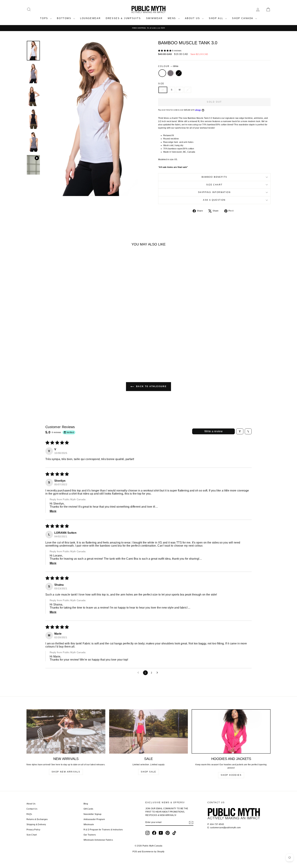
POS (135, 851)
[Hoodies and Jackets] (231, 731)
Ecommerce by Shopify (153, 851)
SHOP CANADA (243, 18)
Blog (86, 804)
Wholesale (89, 824)
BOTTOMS (64, 18)
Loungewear (90, 18)
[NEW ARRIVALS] (65, 731)
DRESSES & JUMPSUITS (123, 18)
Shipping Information (214, 192)
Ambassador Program (94, 819)
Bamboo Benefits (214, 177)
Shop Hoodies (231, 775)
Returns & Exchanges (37, 819)
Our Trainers (90, 835)
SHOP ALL (216, 18)
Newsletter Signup (93, 814)
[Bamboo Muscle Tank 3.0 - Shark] (55, 353)
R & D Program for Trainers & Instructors (103, 829)
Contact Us (31, 809)
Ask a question (214, 200)
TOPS (44, 18)
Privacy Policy (33, 829)
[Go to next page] (158, 672)
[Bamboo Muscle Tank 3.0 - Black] (60, 353)
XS (162, 90)
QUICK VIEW (55, 338)
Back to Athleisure (151, 386)
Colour (168, 66)
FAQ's (29, 814)
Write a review (213, 431)
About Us (30, 804)
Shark (170, 73)
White (162, 73)
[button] (165, 50)
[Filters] (239, 431)
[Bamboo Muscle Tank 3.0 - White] (51, 353)
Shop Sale (148, 772)
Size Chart (214, 185)
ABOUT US (193, 18)
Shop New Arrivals (66, 772)
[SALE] (148, 731)
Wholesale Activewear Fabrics (98, 840)
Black (178, 73)
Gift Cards (88, 809)
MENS (172, 18)
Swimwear (154, 18)
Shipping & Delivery (36, 824)
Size (161, 83)
